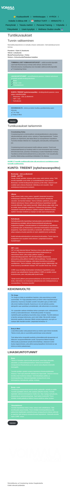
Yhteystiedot (12, 29)
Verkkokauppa (39, 17)
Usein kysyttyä (28, 29)
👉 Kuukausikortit (21, 17)
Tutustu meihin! (26, 25)
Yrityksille (60, 25)
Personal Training (44, 25)
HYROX (52, 17)
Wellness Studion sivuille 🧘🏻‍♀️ (50, 29)
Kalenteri (13, 121)
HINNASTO (56, 21)
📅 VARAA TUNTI (39, 21)
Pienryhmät (11, 25)
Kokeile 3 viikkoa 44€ (18, 21)
